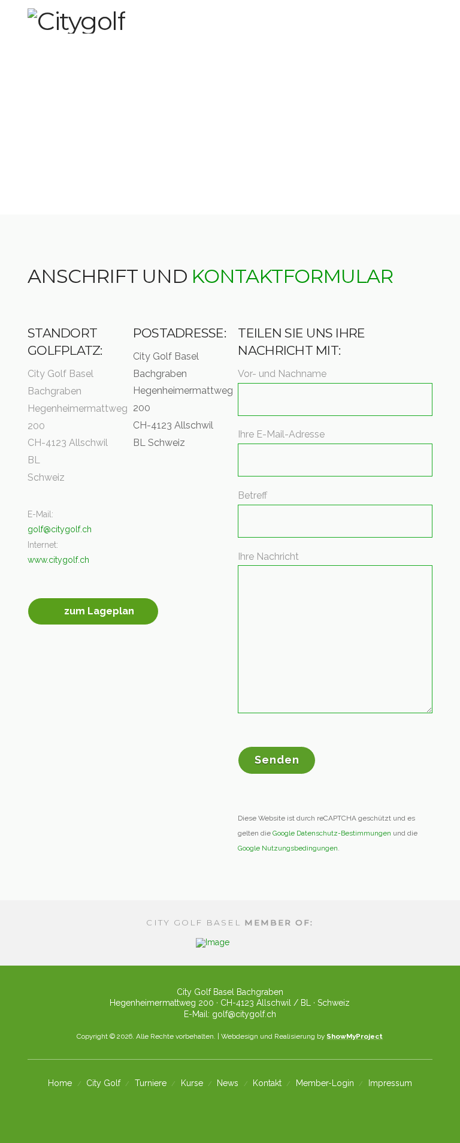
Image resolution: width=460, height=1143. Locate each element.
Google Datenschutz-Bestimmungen (332, 833)
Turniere (151, 1083)
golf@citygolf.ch (60, 529)
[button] (427, 27)
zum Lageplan (99, 611)
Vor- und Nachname (282, 373)
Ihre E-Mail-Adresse (281, 434)
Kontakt (267, 1083)
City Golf (103, 1083)
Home (60, 1083)
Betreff (252, 495)
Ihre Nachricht (268, 556)
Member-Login (325, 1083)
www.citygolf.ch (58, 560)
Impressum (390, 1083)
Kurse (192, 1083)
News (227, 1083)
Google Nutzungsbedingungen (288, 848)
